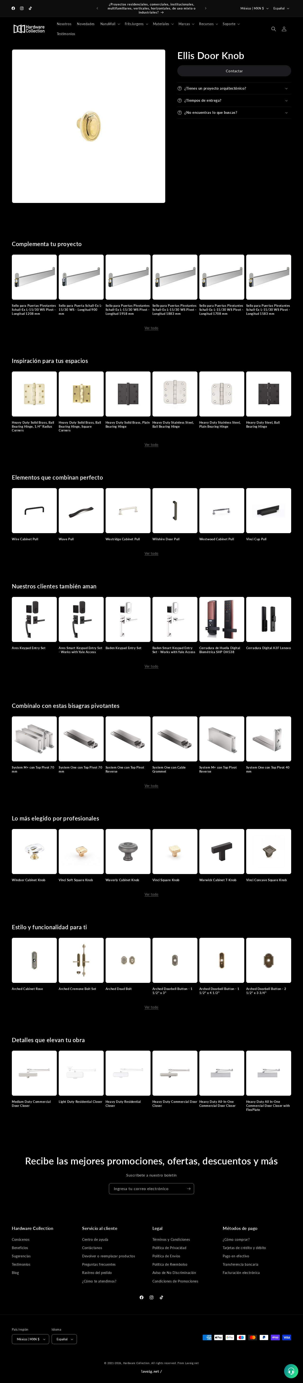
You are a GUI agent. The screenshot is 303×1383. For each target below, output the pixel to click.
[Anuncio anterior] (97, 8)
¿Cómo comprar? (236, 1239)
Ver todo (151, 328)
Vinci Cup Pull (256, 539)
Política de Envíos (166, 1256)
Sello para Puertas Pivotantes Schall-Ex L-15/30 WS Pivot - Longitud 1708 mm (221, 310)
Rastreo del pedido (97, 1273)
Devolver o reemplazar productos (108, 1256)
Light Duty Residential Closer (80, 1102)
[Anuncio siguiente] (206, 8)
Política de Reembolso (169, 1264)
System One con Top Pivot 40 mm (268, 769)
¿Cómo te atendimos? (99, 1281)
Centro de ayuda (95, 1239)
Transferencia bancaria (240, 1264)
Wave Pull (66, 539)
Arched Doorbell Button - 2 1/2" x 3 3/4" (266, 991)
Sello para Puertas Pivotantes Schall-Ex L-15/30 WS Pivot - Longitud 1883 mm (174, 310)
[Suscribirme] (188, 1188)
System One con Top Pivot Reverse (125, 769)
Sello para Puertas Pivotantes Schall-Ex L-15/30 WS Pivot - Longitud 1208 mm (34, 310)
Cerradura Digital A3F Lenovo (268, 648)
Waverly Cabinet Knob (122, 880)
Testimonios (21, 1264)
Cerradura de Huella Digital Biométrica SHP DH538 (219, 650)
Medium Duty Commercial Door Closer (31, 1104)
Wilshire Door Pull (166, 539)
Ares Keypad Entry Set (29, 648)
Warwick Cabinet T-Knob (217, 880)
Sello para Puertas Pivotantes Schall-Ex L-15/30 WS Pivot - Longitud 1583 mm (268, 310)
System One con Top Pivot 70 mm (80, 769)
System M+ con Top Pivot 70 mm (33, 769)
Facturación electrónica (241, 1273)
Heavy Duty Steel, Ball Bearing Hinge (263, 424)
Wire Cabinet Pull (25, 539)
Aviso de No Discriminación (174, 1273)
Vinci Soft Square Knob (76, 880)
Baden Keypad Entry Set (124, 648)
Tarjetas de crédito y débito (244, 1248)
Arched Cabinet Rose (27, 989)
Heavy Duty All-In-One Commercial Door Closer (217, 1104)
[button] (110, 24)
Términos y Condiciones (171, 1239)
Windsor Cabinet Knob (28, 880)
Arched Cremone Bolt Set (77, 989)
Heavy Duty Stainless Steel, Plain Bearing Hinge (220, 424)
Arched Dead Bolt (119, 989)
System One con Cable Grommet (169, 769)
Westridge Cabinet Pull (123, 539)
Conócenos (20, 1239)
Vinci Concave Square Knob (266, 880)
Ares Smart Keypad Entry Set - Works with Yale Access (80, 650)
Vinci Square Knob (165, 880)
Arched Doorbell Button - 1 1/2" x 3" (172, 991)
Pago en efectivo (236, 1256)
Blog (15, 1273)
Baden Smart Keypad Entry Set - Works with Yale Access (174, 650)
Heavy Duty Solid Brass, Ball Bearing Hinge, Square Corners (80, 426)
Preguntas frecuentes (99, 1264)
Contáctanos (92, 1248)
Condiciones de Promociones (175, 1281)
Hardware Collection (136, 1363)
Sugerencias (21, 1256)
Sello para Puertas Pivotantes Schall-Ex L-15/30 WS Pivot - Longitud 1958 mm (128, 310)
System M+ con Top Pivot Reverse (218, 769)
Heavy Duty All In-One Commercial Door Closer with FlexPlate (268, 1106)
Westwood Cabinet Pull (216, 539)
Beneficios (20, 1248)
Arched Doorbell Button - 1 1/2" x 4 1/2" (219, 991)
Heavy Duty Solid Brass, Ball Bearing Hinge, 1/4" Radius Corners (33, 426)
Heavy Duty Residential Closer (123, 1104)
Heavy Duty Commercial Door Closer (174, 1104)
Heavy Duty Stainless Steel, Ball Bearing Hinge (173, 424)
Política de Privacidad (169, 1248)
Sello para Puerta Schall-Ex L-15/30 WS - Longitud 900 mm (80, 310)
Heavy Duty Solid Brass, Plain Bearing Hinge (128, 424)
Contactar (234, 71)
